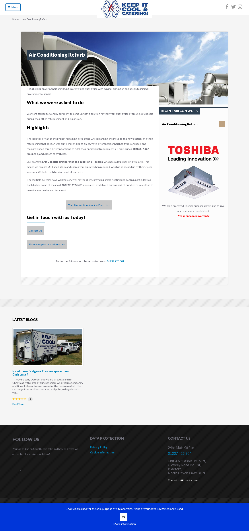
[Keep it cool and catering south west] (124, 17)
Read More (18, 404)
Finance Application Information (47, 244)
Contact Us (35, 230)
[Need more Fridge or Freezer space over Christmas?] (47, 347)
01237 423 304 (115, 261)
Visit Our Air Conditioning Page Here (89, 204)
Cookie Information (102, 452)
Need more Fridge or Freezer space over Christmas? (40, 372)
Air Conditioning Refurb (179, 124)
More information (124, 524)
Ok (123, 517)
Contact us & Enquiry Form (183, 479)
